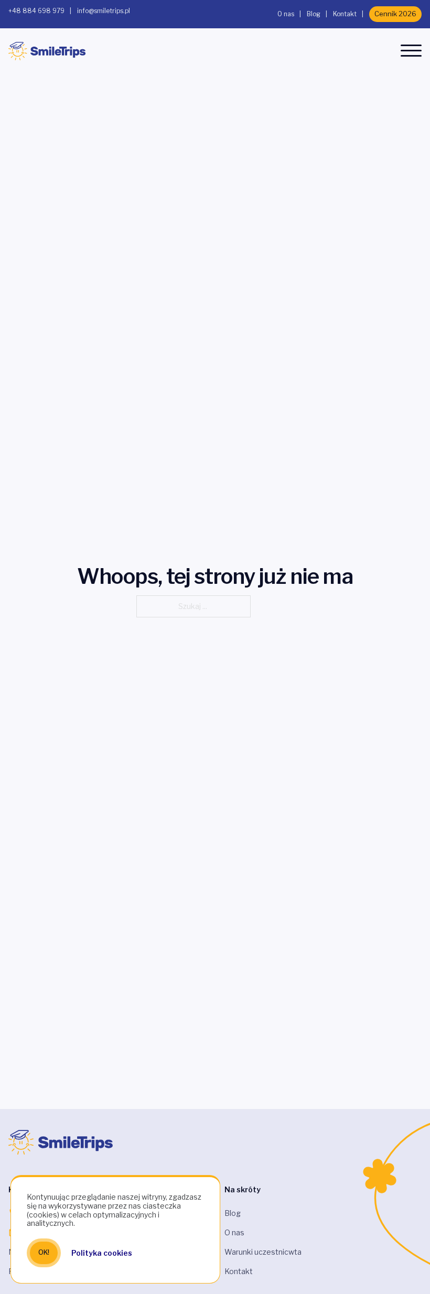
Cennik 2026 (395, 13)
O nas (285, 14)
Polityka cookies (101, 1252)
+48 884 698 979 (36, 11)
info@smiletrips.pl (103, 11)
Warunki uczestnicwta (263, 1251)
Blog (313, 14)
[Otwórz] (411, 51)
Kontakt (345, 14)
